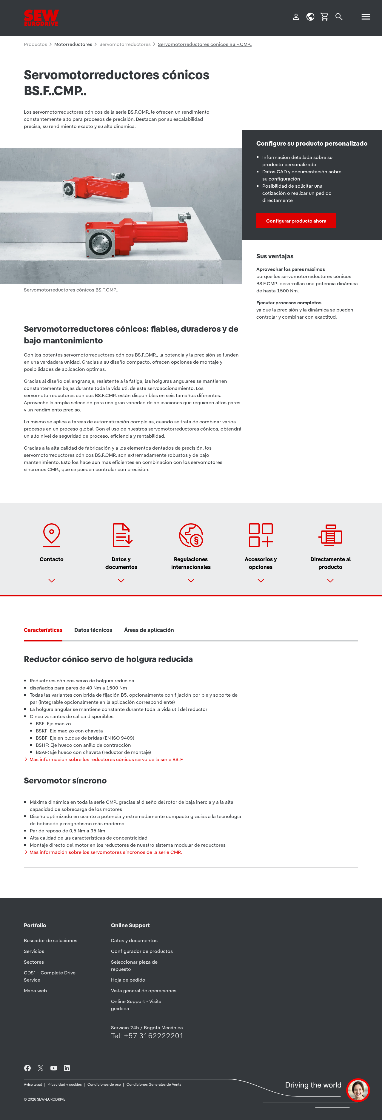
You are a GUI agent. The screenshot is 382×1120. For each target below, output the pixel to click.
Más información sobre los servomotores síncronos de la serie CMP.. (106, 852)
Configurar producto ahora (296, 220)
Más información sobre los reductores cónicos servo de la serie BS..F (106, 759)
